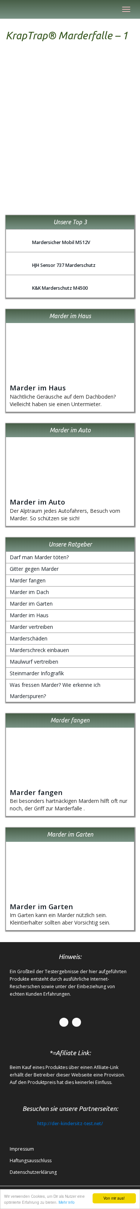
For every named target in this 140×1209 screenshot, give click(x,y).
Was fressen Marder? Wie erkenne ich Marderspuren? (55, 690)
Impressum (22, 1149)
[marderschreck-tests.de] (5, 9)
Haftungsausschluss (31, 1160)
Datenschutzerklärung (33, 1172)
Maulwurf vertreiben (34, 661)
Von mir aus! (114, 1198)
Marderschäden (28, 638)
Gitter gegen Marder (34, 568)
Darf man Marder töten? (39, 557)
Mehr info (67, 1202)
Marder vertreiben (31, 626)
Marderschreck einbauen (39, 650)
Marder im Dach (29, 592)
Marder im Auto (37, 501)
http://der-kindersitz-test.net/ (70, 1123)
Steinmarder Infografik (37, 673)
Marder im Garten (31, 603)
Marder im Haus (38, 387)
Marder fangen (28, 580)
